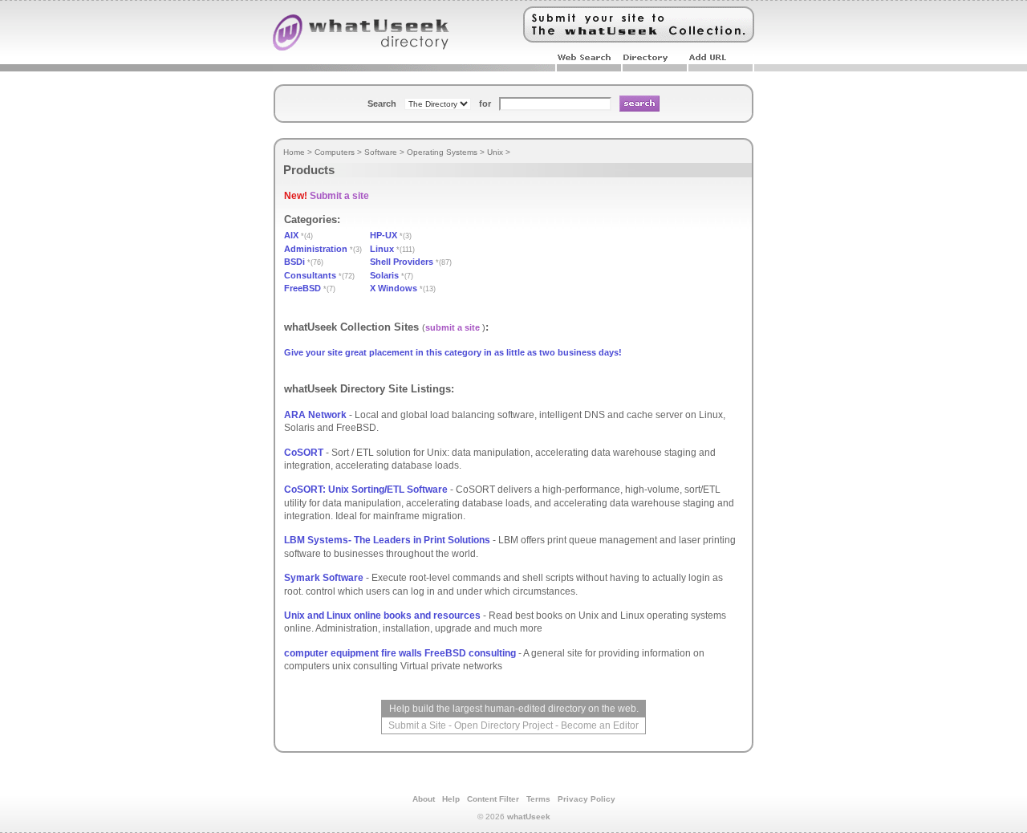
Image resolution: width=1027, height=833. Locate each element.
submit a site (452, 327)
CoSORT (303, 452)
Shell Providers (401, 261)
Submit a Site (417, 725)
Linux (382, 249)
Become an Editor (600, 725)
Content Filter (493, 798)
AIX (291, 235)
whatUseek (528, 816)
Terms (538, 798)
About (423, 798)
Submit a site (339, 195)
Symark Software (323, 577)
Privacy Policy (586, 798)
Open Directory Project (503, 725)
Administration (315, 249)
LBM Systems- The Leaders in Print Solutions (387, 540)
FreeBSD (302, 288)
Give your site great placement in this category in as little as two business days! (453, 352)
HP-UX (383, 235)
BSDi (294, 261)
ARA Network (315, 415)
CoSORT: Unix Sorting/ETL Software (366, 489)
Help (451, 798)
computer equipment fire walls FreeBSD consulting (400, 653)
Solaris (384, 275)
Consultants (310, 275)
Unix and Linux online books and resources (382, 615)
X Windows (393, 288)
